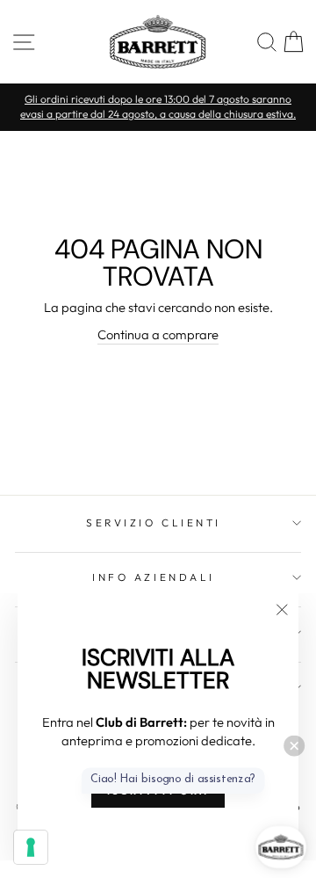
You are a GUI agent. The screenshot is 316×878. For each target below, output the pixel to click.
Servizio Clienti (153, 522)
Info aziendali (153, 577)
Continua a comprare (158, 334)
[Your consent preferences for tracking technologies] (30, 847)
